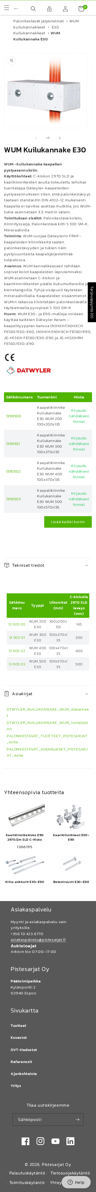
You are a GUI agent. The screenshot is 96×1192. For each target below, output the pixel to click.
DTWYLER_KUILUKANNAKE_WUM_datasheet (48, 712)
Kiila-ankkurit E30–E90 (24, 882)
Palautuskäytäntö (27, 1173)
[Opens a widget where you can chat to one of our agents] (76, 1182)
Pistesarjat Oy (56, 1164)
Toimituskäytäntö (27, 1182)
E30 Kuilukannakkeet (36, 30)
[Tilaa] (77, 1119)
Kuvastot (19, 1037)
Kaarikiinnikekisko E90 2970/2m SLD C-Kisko (25, 837)
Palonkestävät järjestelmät (38, 21)
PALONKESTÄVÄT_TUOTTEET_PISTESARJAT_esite (47, 739)
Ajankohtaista (24, 1074)
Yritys (16, 1086)
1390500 (13, 416)
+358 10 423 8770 (27, 934)
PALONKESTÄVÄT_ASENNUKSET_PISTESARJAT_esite (47, 752)
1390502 (13, 471)
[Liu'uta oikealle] (60, 138)
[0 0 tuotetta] (78, 8)
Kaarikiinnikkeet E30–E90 (71, 837)
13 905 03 (17, 664)
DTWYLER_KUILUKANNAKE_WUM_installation (47, 725)
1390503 (13, 499)
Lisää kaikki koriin (68, 522)
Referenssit (21, 1062)
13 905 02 (17, 651)
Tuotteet (18, 1025)
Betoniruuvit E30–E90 (71, 882)
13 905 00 (16, 624)
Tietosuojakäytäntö (70, 1173)
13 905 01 (17, 637)
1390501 (13, 444)
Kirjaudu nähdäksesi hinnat (79, 416)
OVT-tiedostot (24, 1050)
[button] (30, 8)
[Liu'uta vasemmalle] (36, 138)
